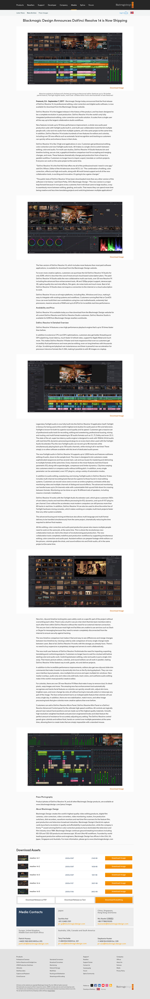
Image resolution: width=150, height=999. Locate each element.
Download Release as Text (75, 899)
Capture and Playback (23, 973)
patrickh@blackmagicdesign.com (34, 944)
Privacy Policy (121, 971)
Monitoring (53, 965)
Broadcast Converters (56, 962)
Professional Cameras (22, 959)
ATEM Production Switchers (24, 965)
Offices (119, 959)
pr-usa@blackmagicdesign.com (72, 943)
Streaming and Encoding (57, 976)
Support (41, 5)
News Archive (31, 13)
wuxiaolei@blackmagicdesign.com (113, 924)
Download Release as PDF (36, 899)
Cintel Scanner (20, 976)
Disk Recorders (20, 971)
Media (74, 5)
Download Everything (114, 899)
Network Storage (55, 968)
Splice (82, 5)
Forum (91, 5)
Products (20, 5)
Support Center (87, 962)
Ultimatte (19, 968)
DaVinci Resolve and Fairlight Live (26, 962)
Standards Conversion (56, 959)
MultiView (53, 971)
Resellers (30, 5)
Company (64, 5)
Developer (52, 5)
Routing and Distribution (57, 973)
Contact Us (86, 965)
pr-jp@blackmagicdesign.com (71, 924)
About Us (119, 962)
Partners (119, 965)
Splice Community (88, 973)
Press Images (43, 13)
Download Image (117, 88)
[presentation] (19, 58)
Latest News (20, 13)
